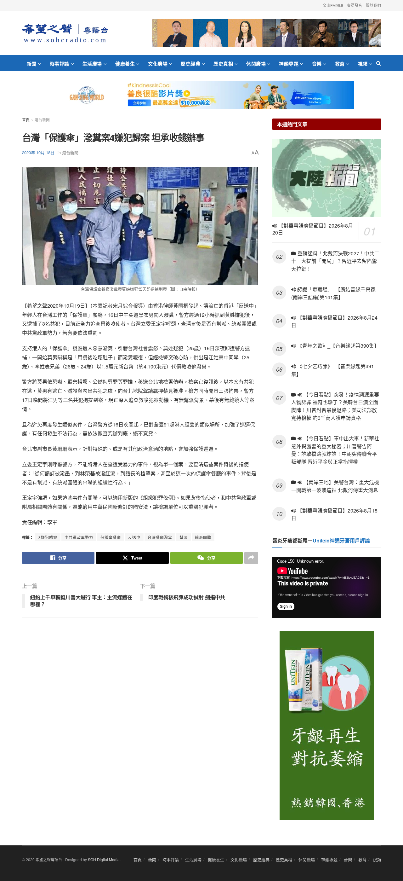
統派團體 (203, 537)
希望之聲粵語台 (49, 859)
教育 (340, 63)
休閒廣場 (256, 63)
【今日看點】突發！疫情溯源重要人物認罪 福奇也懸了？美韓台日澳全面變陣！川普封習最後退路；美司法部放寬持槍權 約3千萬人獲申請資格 (335, 406)
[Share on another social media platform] (251, 558)
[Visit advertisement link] (266, 33)
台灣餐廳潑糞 (160, 537)
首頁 (26, 119)
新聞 (32, 63)
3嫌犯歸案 (47, 537)
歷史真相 (223, 63)
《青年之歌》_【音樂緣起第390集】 (337, 345)
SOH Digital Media (104, 859)
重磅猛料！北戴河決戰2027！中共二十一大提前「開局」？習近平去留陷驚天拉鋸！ (335, 261)
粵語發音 (354, 5)
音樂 (317, 63)
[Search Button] (378, 63)
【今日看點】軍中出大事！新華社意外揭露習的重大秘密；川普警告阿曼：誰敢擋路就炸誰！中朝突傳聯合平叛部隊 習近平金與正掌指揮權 (335, 450)
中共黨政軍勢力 (79, 537)
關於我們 (373, 5)
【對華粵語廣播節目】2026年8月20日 (312, 229)
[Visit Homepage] (65, 33)
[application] (326, 587)
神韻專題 (288, 63)
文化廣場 (157, 63)
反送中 (134, 537)
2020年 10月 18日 (38, 152)
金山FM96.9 (333, 5)
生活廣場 (92, 63)
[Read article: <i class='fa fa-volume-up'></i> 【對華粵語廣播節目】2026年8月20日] (326, 178)
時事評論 (59, 63)
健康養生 (125, 63)
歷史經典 (190, 63)
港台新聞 (42, 119)
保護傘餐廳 (110, 537)
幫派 (183, 537)
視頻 (363, 63)
